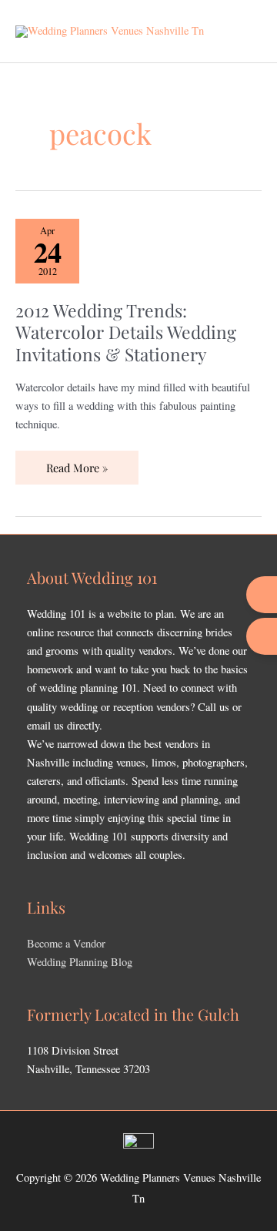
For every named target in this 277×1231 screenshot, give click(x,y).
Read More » (76, 463)
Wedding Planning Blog (79, 961)
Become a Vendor (66, 943)
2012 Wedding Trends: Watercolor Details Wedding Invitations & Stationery (125, 331)
